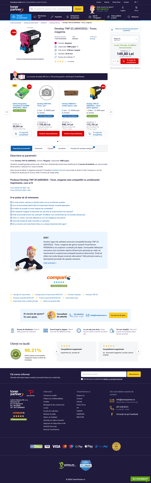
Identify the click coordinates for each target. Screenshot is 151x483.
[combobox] (125, 39)
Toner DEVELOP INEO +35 (20, 188)
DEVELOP (44, 22)
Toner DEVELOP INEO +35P (20, 190)
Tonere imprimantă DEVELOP (50, 298)
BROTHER (80, 417)
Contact (126, 2)
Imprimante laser (72, 298)
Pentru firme (116, 2)
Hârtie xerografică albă (51, 301)
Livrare (99, 2)
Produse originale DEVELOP (23, 298)
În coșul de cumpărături (131, 61)
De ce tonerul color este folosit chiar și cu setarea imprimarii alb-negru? (39, 224)
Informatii (47, 391)
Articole (106, 2)
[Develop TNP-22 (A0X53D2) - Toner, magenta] (30, 55)
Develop (92, 39)
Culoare (50, 148)
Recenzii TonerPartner (51, 430)
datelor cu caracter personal (112, 379)
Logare (122, 10)
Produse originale (74, 295)
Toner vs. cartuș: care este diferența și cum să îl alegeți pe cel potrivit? (39, 218)
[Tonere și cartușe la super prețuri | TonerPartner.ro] (16, 9)
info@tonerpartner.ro (99, 315)
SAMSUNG (80, 414)
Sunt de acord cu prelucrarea (102, 379)
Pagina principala (15, 22)
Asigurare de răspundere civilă (54, 423)
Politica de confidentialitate (53, 399)
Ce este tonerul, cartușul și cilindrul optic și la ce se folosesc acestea (38, 202)
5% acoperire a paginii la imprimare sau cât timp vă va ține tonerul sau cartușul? (42, 212)
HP (78, 408)
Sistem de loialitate (50, 417)
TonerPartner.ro (83, 391)
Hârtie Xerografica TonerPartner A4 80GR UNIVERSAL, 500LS (21, 106)
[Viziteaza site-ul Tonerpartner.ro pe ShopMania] (86, 466)
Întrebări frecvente (50, 426)
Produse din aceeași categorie (82, 148)
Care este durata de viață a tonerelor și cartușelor (31, 221)
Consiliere (62, 148)
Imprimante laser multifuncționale (25, 301)
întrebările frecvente (58, 170)
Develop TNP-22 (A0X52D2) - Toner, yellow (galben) (93, 106)
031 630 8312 (103, 9)
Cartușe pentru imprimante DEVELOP (49, 295)
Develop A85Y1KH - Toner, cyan (44, 105)
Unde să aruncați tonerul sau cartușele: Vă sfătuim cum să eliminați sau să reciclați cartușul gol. (48, 215)
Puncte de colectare (50, 411)
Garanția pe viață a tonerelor (53, 420)
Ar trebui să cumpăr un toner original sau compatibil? (32, 209)
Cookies (46, 402)
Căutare (78, 9)
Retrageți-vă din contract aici (53, 405)
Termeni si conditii (49, 396)
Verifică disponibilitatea (48, 134)
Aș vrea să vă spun (118, 315)
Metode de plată (49, 414)
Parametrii (39, 148)
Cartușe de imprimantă (31, 22)
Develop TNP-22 (55, 22)
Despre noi (80, 396)
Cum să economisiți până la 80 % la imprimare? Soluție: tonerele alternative (41, 205)
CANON (79, 411)
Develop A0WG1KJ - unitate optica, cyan (69, 105)
